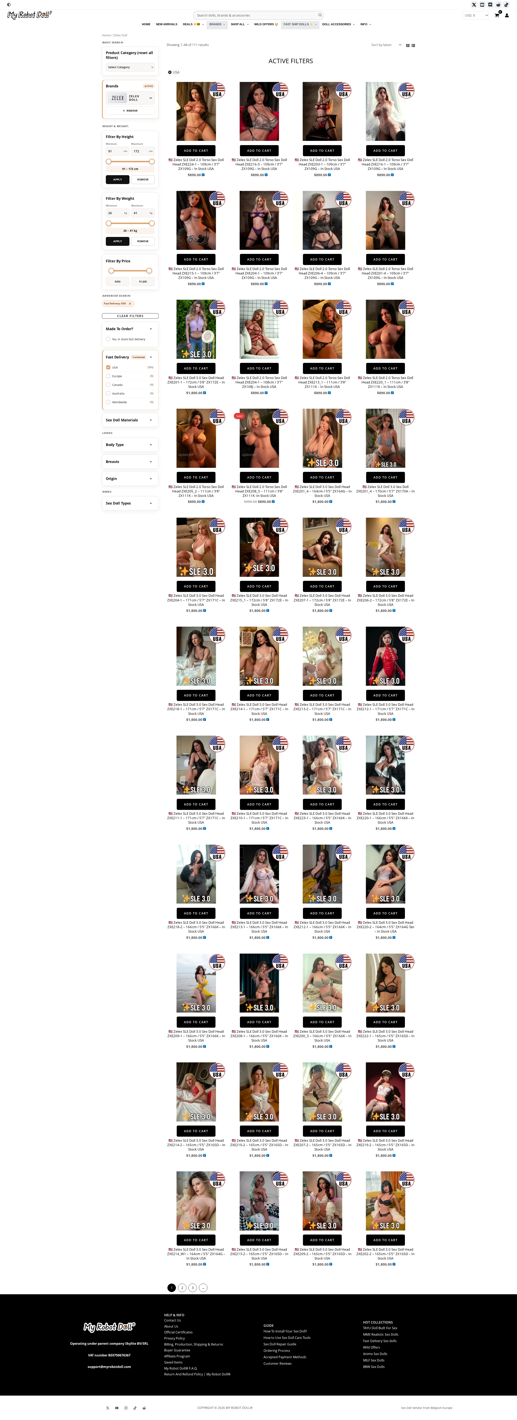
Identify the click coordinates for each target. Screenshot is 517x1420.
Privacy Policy (174, 1338)
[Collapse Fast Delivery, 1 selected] (130, 357)
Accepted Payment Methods (285, 1357)
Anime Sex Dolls (375, 1354)
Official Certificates (178, 1332)
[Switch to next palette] (9, 4)
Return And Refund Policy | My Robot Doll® (197, 1374)
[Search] (320, 15)
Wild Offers (371, 1347)
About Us (171, 1326)
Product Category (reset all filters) (129, 55)
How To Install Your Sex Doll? (285, 1331)
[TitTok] (135, 1408)
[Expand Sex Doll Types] (130, 503)
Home (106, 35)
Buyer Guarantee (177, 1350)
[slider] (108, 161)
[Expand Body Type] (130, 445)
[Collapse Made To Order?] (130, 329)
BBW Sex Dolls (374, 1366)
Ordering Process (277, 1350)
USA (176, 72)
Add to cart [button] (196, 151)
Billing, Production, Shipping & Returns (193, 1344)
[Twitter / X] (474, 4)
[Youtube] (482, 4)
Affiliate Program (177, 1356)
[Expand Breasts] (130, 462)
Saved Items (173, 1362)
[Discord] (490, 4)
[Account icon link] (507, 15)
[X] (107, 1408)
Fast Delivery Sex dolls (380, 1341)
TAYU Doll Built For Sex (380, 1328)
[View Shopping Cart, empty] (497, 16)
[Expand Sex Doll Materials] (130, 420)
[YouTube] (117, 1408)
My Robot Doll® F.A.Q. (180, 1368)
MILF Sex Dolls (374, 1360)
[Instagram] (126, 1408)
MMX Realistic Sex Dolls (380, 1334)
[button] (202, 24)
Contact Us (172, 1320)
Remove (142, 179)
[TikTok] (506, 4)
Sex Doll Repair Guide (280, 1344)
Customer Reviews (278, 1363)
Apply (117, 179)
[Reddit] (498, 4)
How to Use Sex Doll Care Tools (287, 1337)
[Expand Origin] (130, 479)
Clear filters (130, 316)
